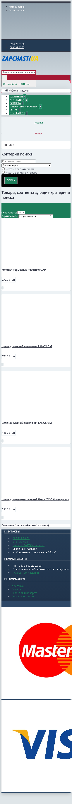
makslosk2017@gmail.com (28, 545)
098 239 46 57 (21, 542)
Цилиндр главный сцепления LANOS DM (26, 346)
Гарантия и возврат (24, 593)
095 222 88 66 (21, 538)
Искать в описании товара (21, 172)
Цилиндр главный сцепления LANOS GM (26, 422)
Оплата (16, 589)
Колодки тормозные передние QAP (23, 269)
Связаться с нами (23, 596)
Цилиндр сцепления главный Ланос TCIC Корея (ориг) (35, 499)
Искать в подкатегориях (20, 169)
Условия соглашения (26, 572)
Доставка (18, 586)
